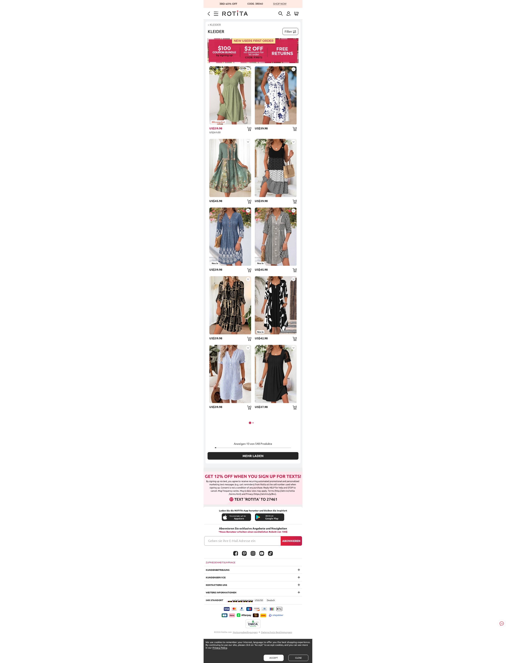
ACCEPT (273, 657)
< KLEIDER (214, 24)
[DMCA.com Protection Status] (253, 624)
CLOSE (298, 657)
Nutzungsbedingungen (245, 632)
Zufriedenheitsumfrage (220, 562)
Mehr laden (253, 456)
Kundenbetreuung (217, 570)
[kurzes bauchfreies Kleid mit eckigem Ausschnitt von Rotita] (276, 374)
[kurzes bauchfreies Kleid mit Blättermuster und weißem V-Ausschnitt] (276, 95)
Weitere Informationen (221, 592)
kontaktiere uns (216, 585)
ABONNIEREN (291, 541)
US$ (257, 600)
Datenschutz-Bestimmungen (276, 632)
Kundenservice (216, 577)
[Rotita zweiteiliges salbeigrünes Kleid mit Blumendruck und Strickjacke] (230, 168)
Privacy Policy (219, 647)
